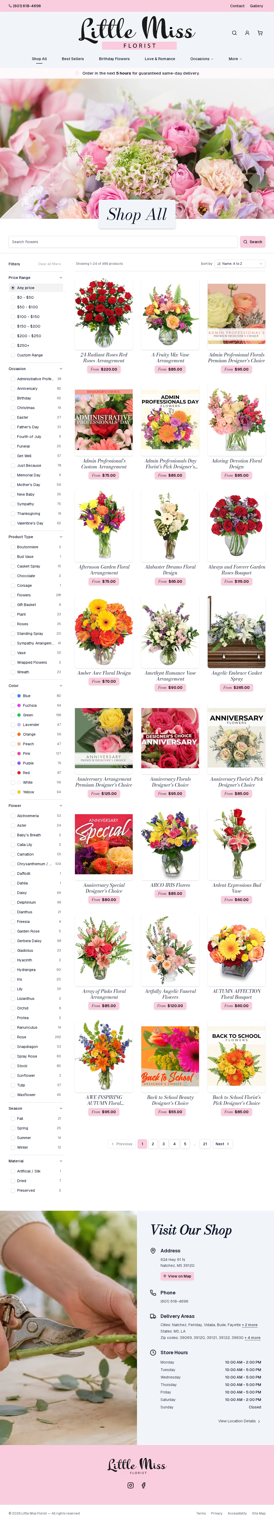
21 (205, 1144)
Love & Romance (160, 58)
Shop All (39, 58)
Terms (201, 1513)
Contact (237, 5)
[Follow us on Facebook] (143, 1485)
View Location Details (237, 1421)
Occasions (200, 58)
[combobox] (240, 264)
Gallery (256, 5)
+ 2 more (250, 1324)
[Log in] (247, 33)
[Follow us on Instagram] (130, 1485)
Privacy (216, 1513)
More (233, 58)
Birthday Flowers (114, 58)
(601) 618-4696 (27, 5)
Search (256, 241)
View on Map (179, 1276)
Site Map (258, 1513)
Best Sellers (73, 58)
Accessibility (237, 1513)
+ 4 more (253, 1337)
